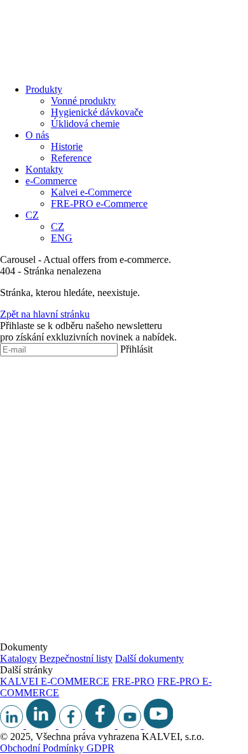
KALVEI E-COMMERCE (54, 681)
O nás (37, 135)
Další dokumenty (149, 658)
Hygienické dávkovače (97, 112)
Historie (67, 146)
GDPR (100, 748)
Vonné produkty (83, 100)
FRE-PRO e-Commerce (99, 203)
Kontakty (44, 169)
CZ (32, 215)
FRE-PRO (133, 681)
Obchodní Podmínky (43, 748)
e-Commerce (51, 180)
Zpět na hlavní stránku (45, 314)
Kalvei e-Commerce (91, 192)
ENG (61, 237)
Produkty (43, 89)
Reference (71, 157)
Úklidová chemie (85, 123)
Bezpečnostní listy (76, 658)
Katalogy (18, 658)
